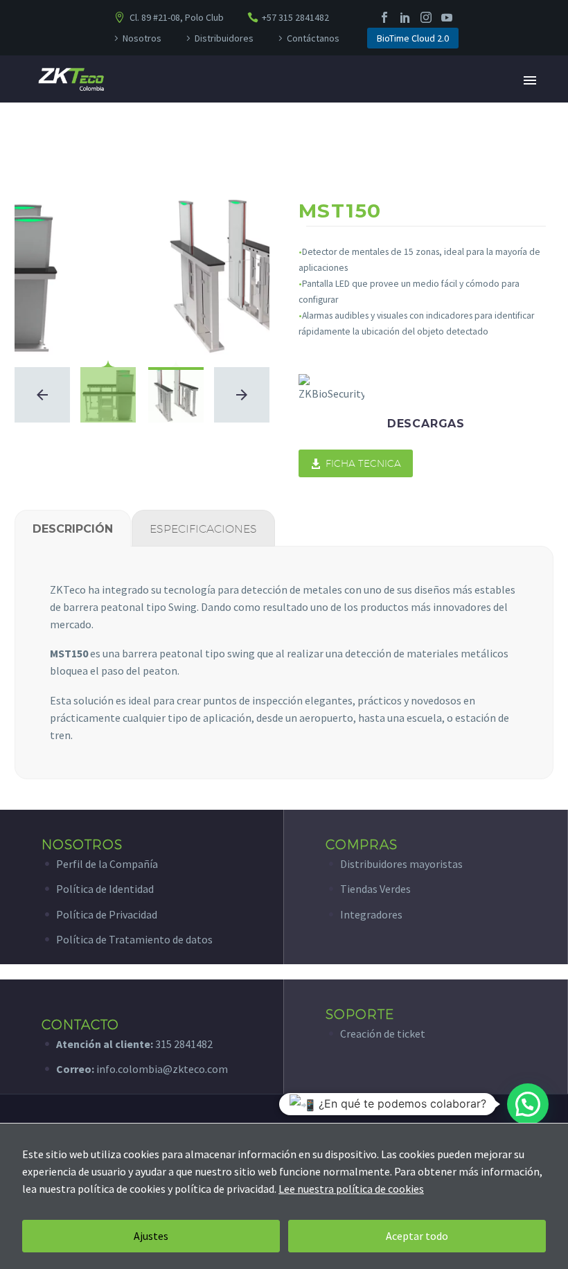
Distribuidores (224, 38)
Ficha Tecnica (355, 463)
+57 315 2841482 (295, 17)
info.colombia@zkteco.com (161, 1069)
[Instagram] (426, 17)
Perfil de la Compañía (107, 864)
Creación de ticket (382, 1033)
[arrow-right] (241, 395)
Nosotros (142, 38)
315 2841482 (184, 1044)
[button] (528, 1104)
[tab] (73, 528)
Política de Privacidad (106, 914)
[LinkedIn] (405, 17)
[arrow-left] (42, 395)
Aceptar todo (417, 1236)
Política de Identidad (105, 889)
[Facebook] (384, 17)
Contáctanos (313, 38)
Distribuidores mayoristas (401, 864)
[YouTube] (446, 17)
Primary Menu (529, 80)
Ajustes (151, 1236)
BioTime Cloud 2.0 (413, 38)
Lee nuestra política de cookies (351, 1189)
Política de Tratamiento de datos (134, 939)
